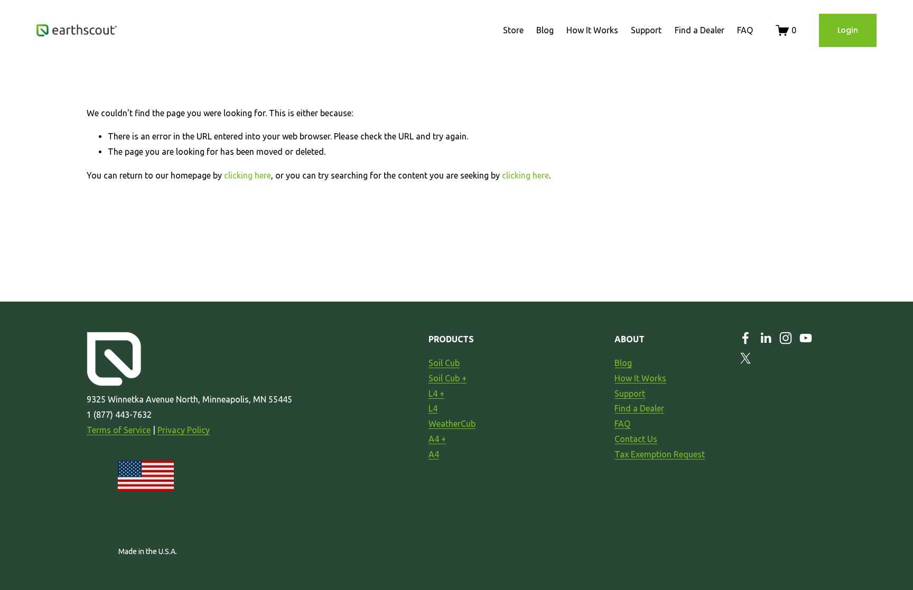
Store (513, 30)
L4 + (436, 393)
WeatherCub (452, 423)
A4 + (437, 439)
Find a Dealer (699, 30)
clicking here (247, 175)
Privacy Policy (183, 430)
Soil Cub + (447, 378)
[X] (745, 358)
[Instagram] (785, 338)
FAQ (745, 30)
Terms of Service (119, 430)
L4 (432, 408)
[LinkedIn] (765, 338)
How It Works (592, 30)
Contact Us (635, 439)
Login (847, 30)
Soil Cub (444, 363)
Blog (545, 30)
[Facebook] (745, 338)
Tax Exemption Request (659, 454)
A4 (433, 454)
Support (646, 30)
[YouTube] (805, 338)
